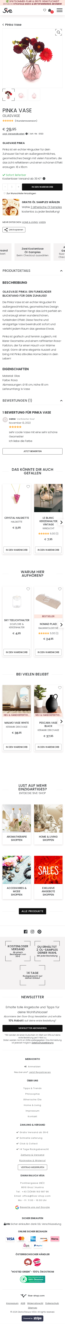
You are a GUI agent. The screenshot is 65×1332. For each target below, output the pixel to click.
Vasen (42, 222)
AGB (23, 1303)
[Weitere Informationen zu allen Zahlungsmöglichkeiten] (32, 1242)
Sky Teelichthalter (16, 623)
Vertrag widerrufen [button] (32, 1167)
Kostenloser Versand (18, 951)
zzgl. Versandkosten (13, 134)
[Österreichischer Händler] (37, 1262)
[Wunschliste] (44, 10)
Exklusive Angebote (48, 891)
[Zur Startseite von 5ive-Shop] (7, 10)
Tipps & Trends (32, 1088)
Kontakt (32, 1116)
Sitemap (32, 1307)
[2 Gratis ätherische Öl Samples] (10, 207)
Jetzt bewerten (32, 451)
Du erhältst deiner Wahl (47, 951)
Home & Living (30, 222)
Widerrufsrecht (35, 1303)
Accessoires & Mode (16, 891)
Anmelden (34, 1066)
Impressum (33, 1110)
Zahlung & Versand (32, 1154)
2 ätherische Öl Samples (46, 207)
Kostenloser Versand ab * (22, 178)
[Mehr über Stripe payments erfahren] (32, 1318)
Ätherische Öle (32, 1099)
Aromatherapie (17, 838)
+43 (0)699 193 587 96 (35, 1191)
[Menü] (59, 10)
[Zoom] (58, 32)
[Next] (60, 522)
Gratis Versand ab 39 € (34, 1132)
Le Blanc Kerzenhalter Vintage (48, 523)
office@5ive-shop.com (36, 1196)
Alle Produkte (33, 911)
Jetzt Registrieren (40, 1072)
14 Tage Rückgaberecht (34, 1149)
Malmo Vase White (16, 724)
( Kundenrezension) (26, 120)
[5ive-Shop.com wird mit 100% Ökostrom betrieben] (32, 1279)
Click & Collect (29, 1143)
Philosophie (32, 1093)
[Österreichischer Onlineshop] (28, 1262)
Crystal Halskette (16, 520)
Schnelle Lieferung (31, 1138)
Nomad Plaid (48, 626)
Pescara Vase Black (48, 726)
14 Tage (32, 975)
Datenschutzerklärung (43, 1042)
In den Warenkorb (42, 186)
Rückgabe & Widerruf (32, 1160)
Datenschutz (52, 1303)
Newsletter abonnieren (32, 1028)
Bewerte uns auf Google (35, 1207)
